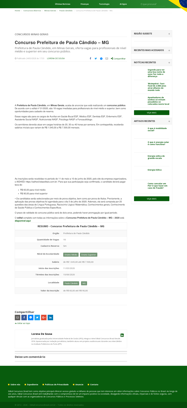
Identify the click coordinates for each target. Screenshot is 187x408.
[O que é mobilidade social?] (140, 131)
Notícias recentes (145, 62)
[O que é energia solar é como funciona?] (140, 145)
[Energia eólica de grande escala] (140, 159)
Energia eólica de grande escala (156, 157)
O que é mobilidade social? (157, 129)
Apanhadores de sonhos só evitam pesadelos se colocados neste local (158, 100)
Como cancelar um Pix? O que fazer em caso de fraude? (157, 185)
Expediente (32, 385)
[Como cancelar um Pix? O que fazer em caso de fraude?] (140, 186)
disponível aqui (23, 221)
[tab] (151, 33)
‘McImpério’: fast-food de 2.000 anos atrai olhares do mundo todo (157, 86)
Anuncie (79, 385)
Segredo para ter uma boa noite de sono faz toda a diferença (156, 73)
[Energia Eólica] (140, 173)
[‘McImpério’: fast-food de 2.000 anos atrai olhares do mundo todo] (140, 87)
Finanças (85, 4)
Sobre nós (15, 385)
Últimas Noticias (62, 4)
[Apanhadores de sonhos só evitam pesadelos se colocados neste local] (140, 100)
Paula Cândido (71, 283)
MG (84, 283)
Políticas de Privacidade (57, 385)
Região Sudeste (143, 33)
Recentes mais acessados (149, 50)
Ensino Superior (88, 254)
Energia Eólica (155, 169)
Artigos (123, 4)
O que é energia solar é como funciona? (158, 143)
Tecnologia (104, 4)
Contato (94, 385)
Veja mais (151, 112)
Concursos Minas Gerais (31, 34)
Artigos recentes (144, 121)
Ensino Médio (71, 254)
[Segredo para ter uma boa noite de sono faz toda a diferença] (140, 73)
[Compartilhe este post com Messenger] (101, 58)
